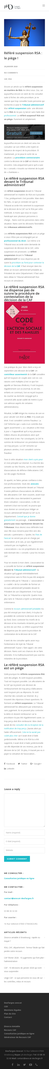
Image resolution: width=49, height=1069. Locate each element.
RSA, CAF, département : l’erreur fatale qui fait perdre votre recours (24, 949)
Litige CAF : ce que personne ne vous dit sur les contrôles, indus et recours (23, 980)
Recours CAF (10, 1030)
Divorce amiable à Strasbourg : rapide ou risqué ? (22, 939)
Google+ (37, 763)
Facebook (10, 763)
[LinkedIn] (18, 1064)
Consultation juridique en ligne (19, 878)
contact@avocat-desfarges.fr (19, 898)
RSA (10, 79)
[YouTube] (30, 1064)
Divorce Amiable (12, 1026)
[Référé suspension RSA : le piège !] (24, 32)
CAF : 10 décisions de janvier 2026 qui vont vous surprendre (23, 969)
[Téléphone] (36, 1064)
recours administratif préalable (27, 608)
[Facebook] (12, 1064)
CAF (5, 79)
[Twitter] (24, 1064)
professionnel (10, 115)
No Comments (11, 72)
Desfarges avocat (13, 1002)
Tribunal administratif (25, 570)
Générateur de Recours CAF (17, 1037)
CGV (6, 1006)
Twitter (23, 763)
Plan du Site (10, 1013)
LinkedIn (10, 768)
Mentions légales (12, 1010)
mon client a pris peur (33, 459)
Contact (8, 1017)
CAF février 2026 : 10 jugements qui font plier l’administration (24, 959)
